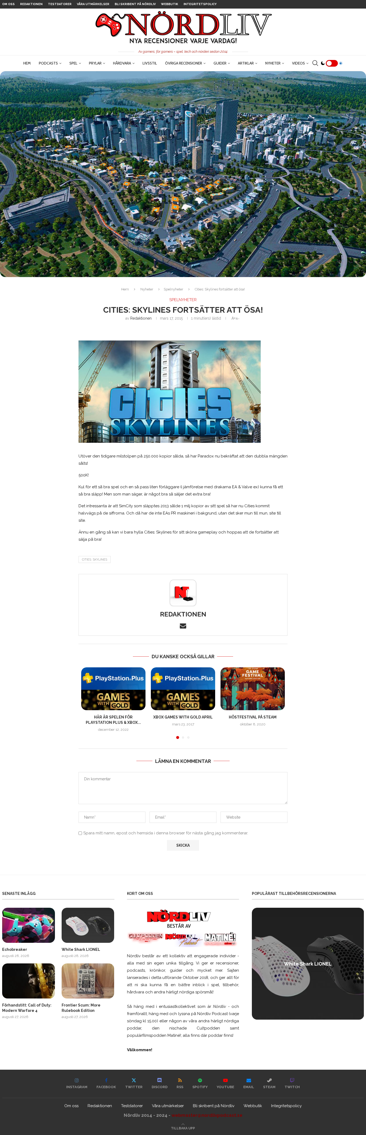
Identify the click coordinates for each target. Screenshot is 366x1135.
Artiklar (246, 63)
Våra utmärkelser (93, 4)
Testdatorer (60, 4)
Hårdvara (122, 63)
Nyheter (273, 63)
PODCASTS (48, 63)
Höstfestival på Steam (253, 717)
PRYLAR (95, 63)
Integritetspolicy (200, 4)
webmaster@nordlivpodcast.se (206, 1115)
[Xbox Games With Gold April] (183, 688)
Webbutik (169, 4)
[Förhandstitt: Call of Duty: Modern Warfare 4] (28, 980)
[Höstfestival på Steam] (253, 688)
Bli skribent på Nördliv (135, 4)
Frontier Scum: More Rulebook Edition (81, 1008)
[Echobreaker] (28, 925)
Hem (27, 63)
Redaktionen (31, 4)
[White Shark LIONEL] (88, 925)
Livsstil (150, 63)
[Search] (315, 63)
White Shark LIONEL (81, 949)
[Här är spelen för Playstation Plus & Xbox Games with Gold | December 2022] (113, 688)
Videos (298, 63)
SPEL (73, 63)
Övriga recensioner (183, 63)
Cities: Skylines (94, 559)
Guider (220, 63)
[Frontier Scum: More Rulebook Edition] (88, 980)
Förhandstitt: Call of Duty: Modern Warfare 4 (26, 1008)
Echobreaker (14, 949)
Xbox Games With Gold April (183, 717)
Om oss (8, 4)
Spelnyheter (173, 289)
